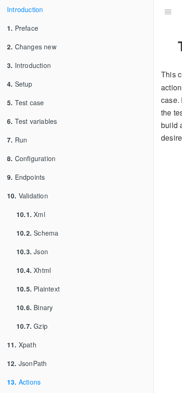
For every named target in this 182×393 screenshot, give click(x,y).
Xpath (21, 344)
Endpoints (26, 177)
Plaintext (38, 288)
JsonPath (27, 363)
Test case (25, 102)
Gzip (32, 326)
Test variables (32, 121)
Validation (27, 195)
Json (32, 251)
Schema (37, 232)
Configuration (31, 158)
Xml (30, 214)
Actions (24, 381)
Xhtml (33, 270)
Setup (20, 83)
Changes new (31, 46)
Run (17, 139)
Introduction (25, 9)
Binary (34, 307)
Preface (22, 28)
